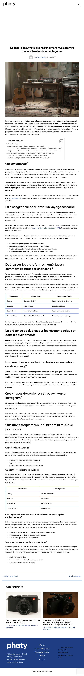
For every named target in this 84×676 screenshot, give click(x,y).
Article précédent (10, 576)
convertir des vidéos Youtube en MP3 (46, 228)
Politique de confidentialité (63, 651)
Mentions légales (67, 647)
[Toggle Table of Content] (60, 141)
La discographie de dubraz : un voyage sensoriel (26, 146)
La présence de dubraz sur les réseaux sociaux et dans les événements (34, 151)
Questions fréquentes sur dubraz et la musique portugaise (29, 158)
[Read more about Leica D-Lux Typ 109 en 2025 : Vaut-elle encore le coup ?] (23, 605)
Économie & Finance (42, 652)
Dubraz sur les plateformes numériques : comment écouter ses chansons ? (35, 148)
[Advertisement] (42, 23)
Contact (42, 660)
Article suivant (75, 576)
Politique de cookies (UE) (65, 656)
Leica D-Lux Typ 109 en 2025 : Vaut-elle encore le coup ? (23, 621)
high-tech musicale (15, 198)
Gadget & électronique (23, 625)
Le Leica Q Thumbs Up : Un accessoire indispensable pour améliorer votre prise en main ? (57, 622)
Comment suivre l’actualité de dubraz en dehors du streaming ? (31, 153)
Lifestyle (42, 656)
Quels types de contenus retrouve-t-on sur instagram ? (28, 155)
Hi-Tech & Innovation (42, 649)
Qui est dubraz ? (13, 144)
